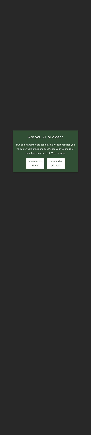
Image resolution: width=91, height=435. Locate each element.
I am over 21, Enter (35, 163)
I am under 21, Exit (56, 163)
